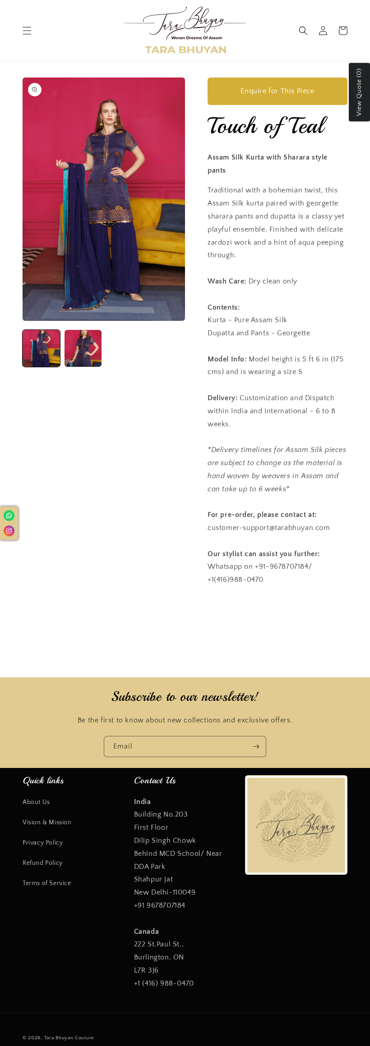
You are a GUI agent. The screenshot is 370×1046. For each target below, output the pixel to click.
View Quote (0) (359, 92)
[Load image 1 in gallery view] (41, 348)
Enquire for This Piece (277, 91)
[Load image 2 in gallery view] (83, 348)
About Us (36, 802)
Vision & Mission (47, 822)
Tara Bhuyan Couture (69, 1038)
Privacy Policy (43, 842)
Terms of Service (47, 883)
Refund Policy (43, 863)
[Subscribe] (256, 746)
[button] (27, 31)
